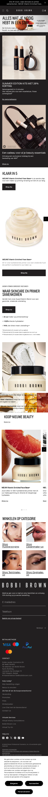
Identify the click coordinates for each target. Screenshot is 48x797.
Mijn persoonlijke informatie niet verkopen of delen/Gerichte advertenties (20, 752)
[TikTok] (19, 738)
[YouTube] (23, 738)
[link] (44, 10)
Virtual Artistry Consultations (13, 721)
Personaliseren (24, 792)
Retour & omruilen (9, 687)
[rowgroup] (24, 99)
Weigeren (14, 783)
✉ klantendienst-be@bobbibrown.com (17, 675)
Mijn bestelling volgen (11, 684)
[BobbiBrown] (24, 10)
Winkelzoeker (7, 704)
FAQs (4, 701)
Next (46, 219)
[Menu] (3, 10)
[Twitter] (11, 738)
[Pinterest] (15, 738)
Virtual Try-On (7, 727)
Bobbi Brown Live (9, 724)
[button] (3, 10)
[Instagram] (3, 738)
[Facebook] (7, 738)
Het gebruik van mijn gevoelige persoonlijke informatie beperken (22, 755)
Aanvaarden (34, 783)
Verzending (6, 694)
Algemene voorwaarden (9, 749)
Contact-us (6, 711)
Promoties (6, 697)
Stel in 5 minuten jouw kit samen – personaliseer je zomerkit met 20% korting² (23, 3)
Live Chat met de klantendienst (14, 707)
